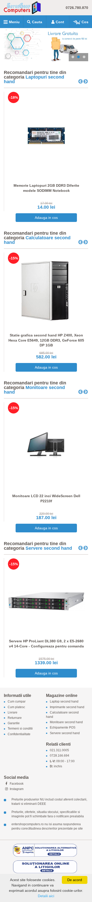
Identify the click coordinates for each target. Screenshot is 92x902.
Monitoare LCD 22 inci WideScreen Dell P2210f (46, 498)
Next (85, 81)
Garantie (14, 723)
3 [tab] (84, 57)
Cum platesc (16, 707)
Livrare (12, 712)
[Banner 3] (46, 44)
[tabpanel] (46, 44)
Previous (80, 81)
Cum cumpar (17, 702)
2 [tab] (78, 57)
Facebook (16, 783)
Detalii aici (46, 896)
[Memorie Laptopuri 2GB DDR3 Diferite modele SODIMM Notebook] (46, 135)
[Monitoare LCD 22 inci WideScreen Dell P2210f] (46, 446)
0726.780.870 (77, 8)
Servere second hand (49, 548)
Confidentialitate (19, 734)
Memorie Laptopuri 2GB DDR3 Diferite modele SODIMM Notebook (46, 188)
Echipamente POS (62, 728)
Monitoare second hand (34, 390)
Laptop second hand (64, 702)
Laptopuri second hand (34, 79)
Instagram (16, 789)
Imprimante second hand (67, 707)
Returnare (15, 718)
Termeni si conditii (20, 729)
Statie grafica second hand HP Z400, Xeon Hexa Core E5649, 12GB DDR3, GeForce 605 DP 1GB (46, 340)
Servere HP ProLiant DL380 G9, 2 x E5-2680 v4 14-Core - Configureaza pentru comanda (46, 643)
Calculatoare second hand (37, 240)
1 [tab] (73, 57)
